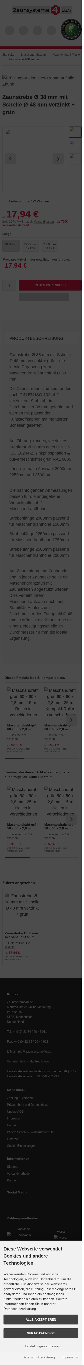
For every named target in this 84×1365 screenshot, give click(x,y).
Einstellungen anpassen (42, 1346)
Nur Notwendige (41, 1333)
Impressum (70, 1357)
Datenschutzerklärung (38, 1357)
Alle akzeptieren (41, 1319)
